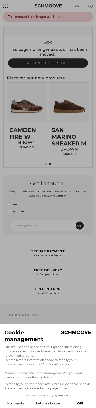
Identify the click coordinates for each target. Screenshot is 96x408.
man (16, 204)
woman (18, 211)
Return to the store (48, 63)
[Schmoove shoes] (48, 5)
